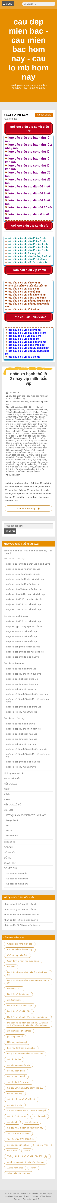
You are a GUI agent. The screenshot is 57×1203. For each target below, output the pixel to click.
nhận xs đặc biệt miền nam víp (21, 734)
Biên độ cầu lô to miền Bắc (35, 443)
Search (10, 531)
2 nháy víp (37, 419)
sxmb (27, 1150)
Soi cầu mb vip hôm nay (16, 616)
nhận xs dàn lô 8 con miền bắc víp (23, 621)
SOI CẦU (8, 847)
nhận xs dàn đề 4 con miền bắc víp (23, 589)
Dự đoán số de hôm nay (18, 994)
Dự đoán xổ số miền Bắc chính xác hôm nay (27, 1017)
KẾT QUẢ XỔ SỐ (12, 804)
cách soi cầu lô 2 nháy (22, 452)
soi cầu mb (12, 1122)
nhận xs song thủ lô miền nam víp (23, 761)
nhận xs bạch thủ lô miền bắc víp (22, 584)
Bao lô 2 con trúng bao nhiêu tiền (31, 440)
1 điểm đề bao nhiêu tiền (21, 407)
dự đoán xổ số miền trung (19, 1031)
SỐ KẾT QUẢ (10, 868)
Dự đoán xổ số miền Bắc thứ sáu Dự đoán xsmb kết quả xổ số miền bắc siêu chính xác (27, 1024)
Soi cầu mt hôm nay (14, 663)
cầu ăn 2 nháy (12, 464)
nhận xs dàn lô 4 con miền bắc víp (23, 604)
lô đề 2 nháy (28, 467)
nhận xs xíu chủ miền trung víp (21, 712)
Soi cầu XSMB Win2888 (18, 1133)
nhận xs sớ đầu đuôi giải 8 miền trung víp (27, 694)
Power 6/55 (12, 835)
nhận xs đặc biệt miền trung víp (22, 679)
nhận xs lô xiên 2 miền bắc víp (21, 631)
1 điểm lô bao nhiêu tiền (36, 410)
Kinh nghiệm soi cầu (14, 773)
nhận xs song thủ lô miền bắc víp (22, 657)
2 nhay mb (11, 417)
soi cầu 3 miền (14, 1059)
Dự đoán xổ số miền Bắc (18, 1011)
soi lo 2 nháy (42, 1145)
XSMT (7, 799)
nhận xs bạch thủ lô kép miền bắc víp (25, 579)
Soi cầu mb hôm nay (19, 401)
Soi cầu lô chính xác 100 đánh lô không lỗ (26, 1111)
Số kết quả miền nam (17, 883)
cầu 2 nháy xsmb (39, 462)
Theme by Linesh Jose (32, 1199)
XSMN (7, 794)
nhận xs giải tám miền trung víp (22, 684)
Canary (17, 1199)
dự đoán (11, 966)
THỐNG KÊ (10, 842)
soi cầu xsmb (31, 1122)
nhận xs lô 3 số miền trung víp (21, 689)
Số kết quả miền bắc (16, 873)
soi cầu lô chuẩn (14, 1105)
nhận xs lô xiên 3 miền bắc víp (21, 636)
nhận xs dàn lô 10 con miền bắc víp (24, 599)
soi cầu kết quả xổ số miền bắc (21, 1099)
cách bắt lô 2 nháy (36, 445)
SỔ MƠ (8, 857)
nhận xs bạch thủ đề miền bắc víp (23, 574)
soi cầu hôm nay (14, 1093)
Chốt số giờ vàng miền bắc (19, 944)
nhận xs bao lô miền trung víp (21, 668)
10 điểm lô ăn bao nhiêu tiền (19, 412)
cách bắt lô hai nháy (15, 448)
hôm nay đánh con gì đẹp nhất (21, 1048)
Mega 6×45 (12, 820)
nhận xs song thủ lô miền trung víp (23, 706)
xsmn (33, 1168)
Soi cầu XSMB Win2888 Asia (20, 1139)
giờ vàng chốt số (15, 1036)
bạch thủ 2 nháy (24, 424)
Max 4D (10, 830)
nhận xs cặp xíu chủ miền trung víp (23, 673)
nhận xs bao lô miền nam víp (20, 723)
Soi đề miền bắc (12, 778)
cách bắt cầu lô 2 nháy (16, 445)
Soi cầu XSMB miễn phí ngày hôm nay (25, 1128)
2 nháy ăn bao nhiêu (22, 414)
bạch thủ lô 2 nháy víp (21, 431)
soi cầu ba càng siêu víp (18, 1065)
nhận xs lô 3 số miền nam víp (21, 744)
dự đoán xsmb (14, 1000)
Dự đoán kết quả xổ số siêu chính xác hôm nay (28, 981)
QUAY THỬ (10, 863)
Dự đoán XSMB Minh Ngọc (19, 1005)
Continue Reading (29, 509)
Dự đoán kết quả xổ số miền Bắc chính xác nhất (28, 973)
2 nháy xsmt (23, 421)
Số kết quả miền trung (17, 878)
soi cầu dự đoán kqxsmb (18, 1082)
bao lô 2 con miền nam (16, 438)
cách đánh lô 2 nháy (20, 450)
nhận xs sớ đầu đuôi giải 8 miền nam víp (26, 749)
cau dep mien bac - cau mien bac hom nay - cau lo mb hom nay (28, 49)
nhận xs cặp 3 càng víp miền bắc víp (24, 626)
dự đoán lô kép (14, 988)
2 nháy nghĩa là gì (23, 419)
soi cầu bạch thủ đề (16, 1076)
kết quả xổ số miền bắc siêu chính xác (25, 1053)
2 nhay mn (22, 417)
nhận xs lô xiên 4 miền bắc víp (21, 641)
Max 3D (10, 825)
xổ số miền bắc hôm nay (18, 1173)
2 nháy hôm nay (40, 414)
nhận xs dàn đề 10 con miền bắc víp (22, 925)
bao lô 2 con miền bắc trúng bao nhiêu (28, 436)
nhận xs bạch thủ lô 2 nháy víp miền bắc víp (28, 379)
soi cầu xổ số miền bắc (18, 1145)
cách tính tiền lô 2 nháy (22, 455)
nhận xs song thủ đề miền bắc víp (23, 646)
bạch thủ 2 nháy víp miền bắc (24, 426)
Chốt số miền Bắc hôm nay (19, 949)
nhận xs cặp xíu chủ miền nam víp (23, 728)
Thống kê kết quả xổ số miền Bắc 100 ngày (27, 1156)
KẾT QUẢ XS (10, 783)
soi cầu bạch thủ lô (16, 1071)
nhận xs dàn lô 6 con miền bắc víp (23, 609)
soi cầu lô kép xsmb (16, 1116)
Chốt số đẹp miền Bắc (17, 955)
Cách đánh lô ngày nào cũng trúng (23, 961)
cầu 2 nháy (16, 459)
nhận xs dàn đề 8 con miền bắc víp (21, 914)
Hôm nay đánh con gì (17, 1042)
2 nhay (36, 412)
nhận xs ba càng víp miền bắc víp (23, 569)
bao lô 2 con (17, 433)
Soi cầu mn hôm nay (14, 718)
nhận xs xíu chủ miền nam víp (21, 767)
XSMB (7, 789)
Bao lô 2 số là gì (13, 443)
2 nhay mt (32, 417)
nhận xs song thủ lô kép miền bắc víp (25, 651)
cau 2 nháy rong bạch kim (18, 462)
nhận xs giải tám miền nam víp (21, 739)
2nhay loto (35, 421)
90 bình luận (14, 475)
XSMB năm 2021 (15, 1168)
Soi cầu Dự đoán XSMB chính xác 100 (25, 1088)
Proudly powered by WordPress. (37, 1196)
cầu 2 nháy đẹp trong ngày (34, 459)
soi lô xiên (12, 1150)
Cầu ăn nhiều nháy (28, 464)
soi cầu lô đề (39, 1116)
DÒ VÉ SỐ (9, 852)
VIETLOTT (9, 810)
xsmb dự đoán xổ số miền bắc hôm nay (25, 1162)
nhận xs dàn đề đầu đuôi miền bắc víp (25, 594)
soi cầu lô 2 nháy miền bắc (28, 471)
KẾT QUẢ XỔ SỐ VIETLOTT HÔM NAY (26, 815)
